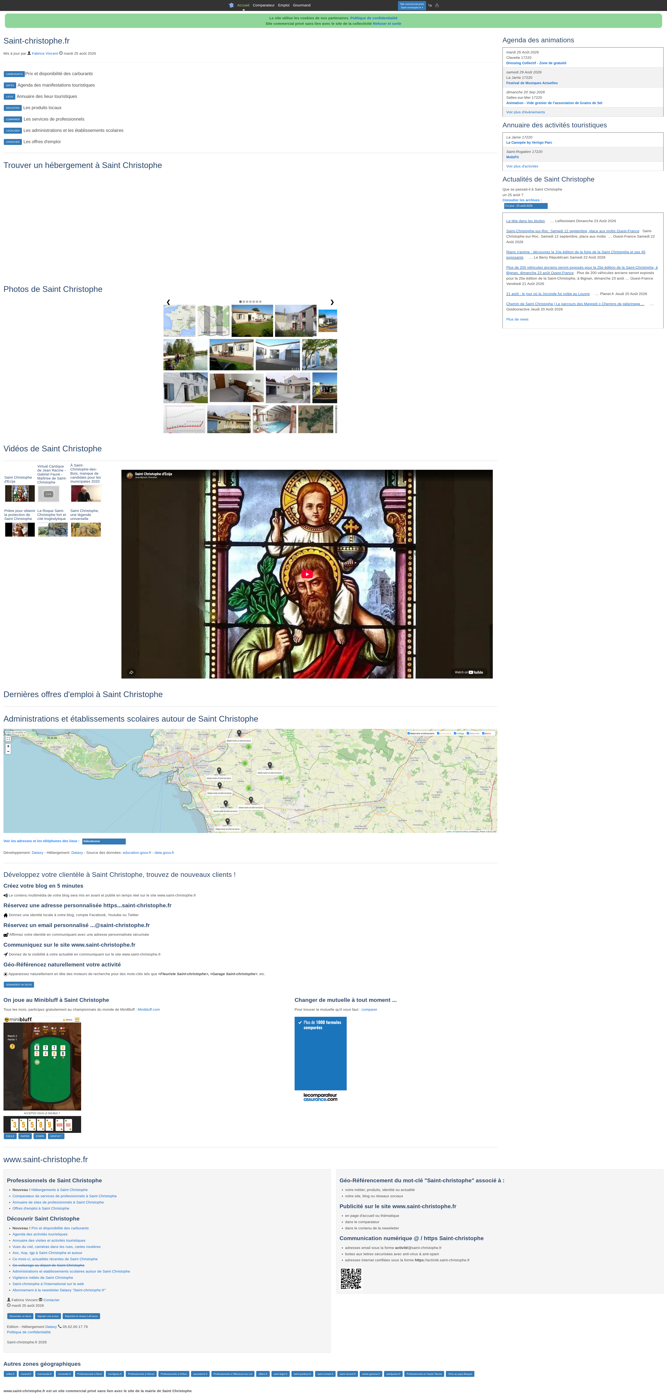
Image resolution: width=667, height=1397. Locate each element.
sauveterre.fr (200, 1374)
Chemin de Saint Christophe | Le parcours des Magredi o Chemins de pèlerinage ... (575, 304)
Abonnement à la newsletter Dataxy (59, 1290)
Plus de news (517, 319)
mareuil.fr (26, 1374)
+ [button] (8, 746)
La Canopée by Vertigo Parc (529, 142)
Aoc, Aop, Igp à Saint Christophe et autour (47, 1253)
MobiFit (512, 157)
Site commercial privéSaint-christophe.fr (412, 6)
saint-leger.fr (280, 1374)
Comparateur (264, 5)
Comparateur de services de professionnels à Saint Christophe (65, 1196)
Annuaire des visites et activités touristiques (49, 1240)
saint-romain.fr (325, 1374)
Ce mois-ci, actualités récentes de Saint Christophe (55, 1259)
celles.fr (10, 1374)
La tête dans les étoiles (525, 221)
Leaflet (448, 831)
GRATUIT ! (56, 1136)
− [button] (8, 751)
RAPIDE (25, 1136)
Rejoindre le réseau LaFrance (81, 1316)
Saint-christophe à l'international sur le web (48, 1284)
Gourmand (302, 5)
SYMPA (40, 1136)
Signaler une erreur (48, 1316)
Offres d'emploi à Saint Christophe (41, 1208)
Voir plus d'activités (522, 166)
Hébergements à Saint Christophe (59, 1190)
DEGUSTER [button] (12, 108)
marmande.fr (45, 1374)
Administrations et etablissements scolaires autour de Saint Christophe (71, 1271)
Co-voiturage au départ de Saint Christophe (49, 1265)
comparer (369, 1009)
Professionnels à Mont (89, 1374)
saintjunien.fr (393, 1374)
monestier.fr (64, 1374)
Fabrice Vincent (45, 53)
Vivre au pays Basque (460, 1374)
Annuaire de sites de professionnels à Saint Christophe (58, 1202)
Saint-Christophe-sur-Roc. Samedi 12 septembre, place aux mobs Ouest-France (572, 231)
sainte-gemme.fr (371, 1374)
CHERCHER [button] (13, 142)
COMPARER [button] (13, 119)
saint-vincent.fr (348, 1374)
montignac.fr (115, 1374)
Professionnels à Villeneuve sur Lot (233, 1374)
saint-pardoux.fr (302, 1374)
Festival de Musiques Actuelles (532, 83)
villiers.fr (262, 1374)
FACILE (10, 1136)
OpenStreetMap (461, 831)
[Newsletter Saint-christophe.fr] (429, 5)
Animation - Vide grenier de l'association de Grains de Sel (554, 103)
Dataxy (37, 853)
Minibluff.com (149, 1009)
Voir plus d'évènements (525, 112)
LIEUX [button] (9, 96)
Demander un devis (20, 1316)
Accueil (243, 5)
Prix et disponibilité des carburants (60, 1228)
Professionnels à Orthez (174, 1374)
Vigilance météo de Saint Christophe (43, 1278)
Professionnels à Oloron (141, 1374)
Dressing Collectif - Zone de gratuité (536, 63)
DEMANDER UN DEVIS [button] (19, 984)
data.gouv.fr (164, 853)
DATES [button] (10, 85)
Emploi (284, 5)
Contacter (51, 1300)
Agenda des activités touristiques (40, 1234)
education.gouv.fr (137, 853)
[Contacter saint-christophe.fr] (436, 5)
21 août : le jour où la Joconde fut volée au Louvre (548, 294)
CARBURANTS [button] (14, 74)
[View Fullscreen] (8, 738)
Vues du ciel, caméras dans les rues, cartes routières (57, 1247)
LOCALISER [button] (13, 130)
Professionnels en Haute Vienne (424, 1374)
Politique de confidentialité (374, 18)
